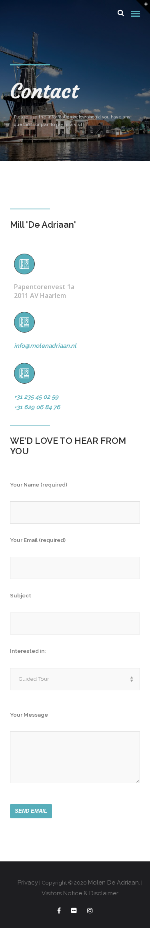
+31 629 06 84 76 (37, 407)
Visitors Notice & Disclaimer (80, 893)
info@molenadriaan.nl (45, 345)
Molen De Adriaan (113, 882)
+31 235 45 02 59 (36, 396)
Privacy (28, 882)
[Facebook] (59, 911)
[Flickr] (74, 911)
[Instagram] (90, 911)
